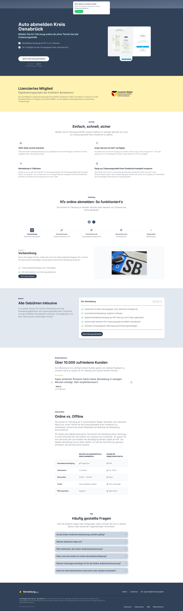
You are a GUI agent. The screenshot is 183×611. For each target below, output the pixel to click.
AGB (148, 607)
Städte (124, 592)
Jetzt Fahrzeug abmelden (33, 59)
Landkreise (134, 592)
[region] (91, 382)
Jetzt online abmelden (27, 276)
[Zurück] (51, 382)
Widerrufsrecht (158, 607)
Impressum (128, 607)
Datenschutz (139, 607)
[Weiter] (131, 382)
